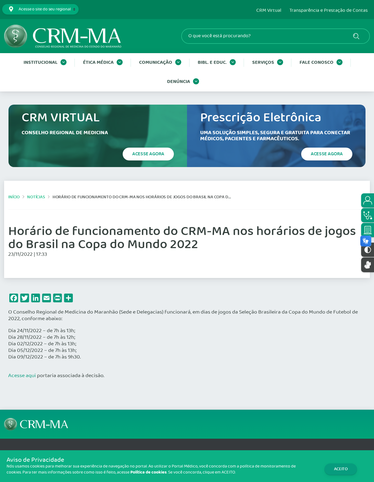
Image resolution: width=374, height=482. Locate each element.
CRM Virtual (268, 11)
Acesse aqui (22, 376)
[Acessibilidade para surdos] (367, 264)
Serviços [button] (263, 63)
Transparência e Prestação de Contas (328, 11)
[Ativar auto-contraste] (367, 250)
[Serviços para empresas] (367, 230)
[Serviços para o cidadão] (367, 200)
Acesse (148, 154)
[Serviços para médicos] (367, 215)
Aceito (341, 469)
